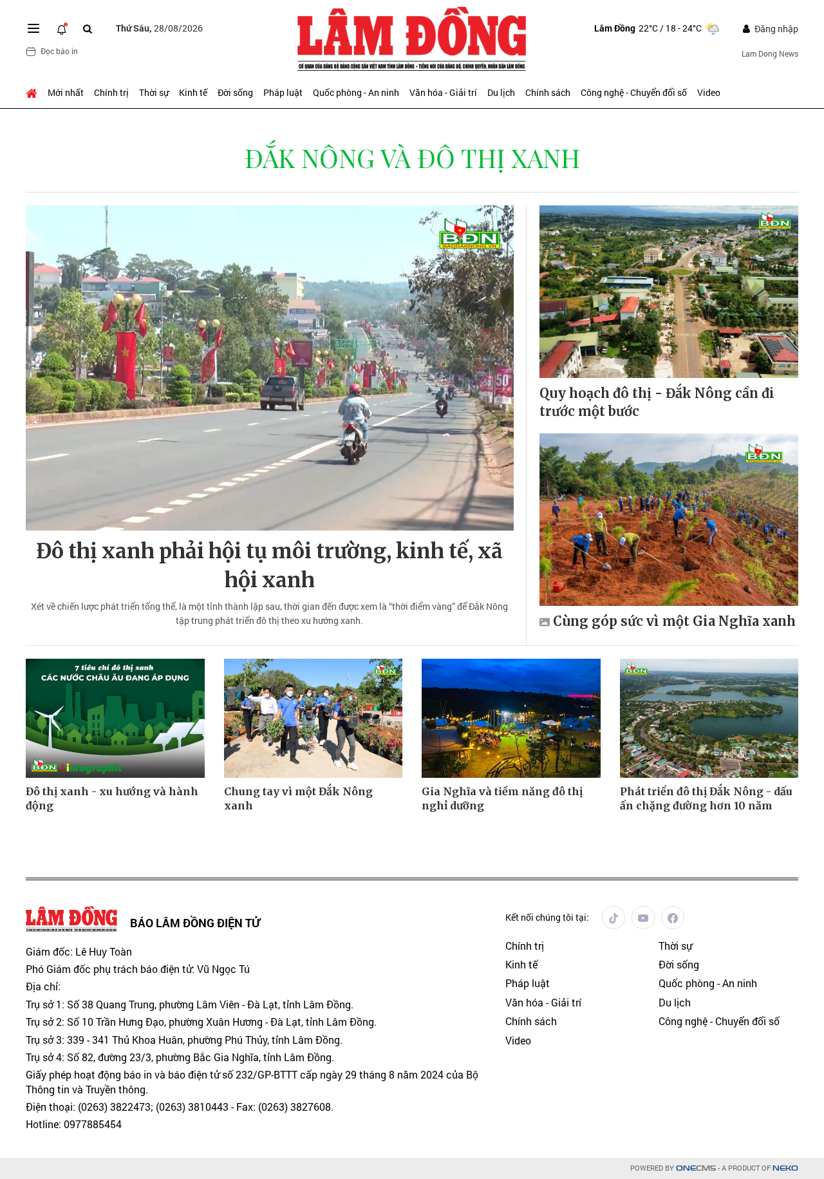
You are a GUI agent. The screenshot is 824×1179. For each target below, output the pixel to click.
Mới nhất (66, 92)
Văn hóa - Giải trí (443, 92)
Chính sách (547, 92)
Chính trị (111, 92)
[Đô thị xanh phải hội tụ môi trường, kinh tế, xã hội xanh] (270, 368)
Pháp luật (283, 92)
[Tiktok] (613, 917)
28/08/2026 (159, 28)
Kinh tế (193, 92)
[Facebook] (672, 917)
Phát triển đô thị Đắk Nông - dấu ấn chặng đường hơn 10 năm (706, 798)
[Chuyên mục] (33, 28)
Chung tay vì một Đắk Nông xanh (298, 798)
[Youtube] (643, 917)
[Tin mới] (62, 28)
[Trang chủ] (34, 92)
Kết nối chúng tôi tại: (547, 917)
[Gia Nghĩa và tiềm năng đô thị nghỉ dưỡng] (511, 718)
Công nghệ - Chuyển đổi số (634, 92)
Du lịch (501, 92)
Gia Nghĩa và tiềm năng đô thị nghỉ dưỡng (502, 798)
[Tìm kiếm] (87, 28)
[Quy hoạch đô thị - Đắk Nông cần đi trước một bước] (668, 291)
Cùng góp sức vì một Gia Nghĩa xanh (674, 621)
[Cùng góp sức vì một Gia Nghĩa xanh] (668, 519)
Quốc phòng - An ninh (356, 92)
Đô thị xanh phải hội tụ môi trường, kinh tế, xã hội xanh (269, 565)
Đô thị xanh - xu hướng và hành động (112, 798)
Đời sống (235, 92)
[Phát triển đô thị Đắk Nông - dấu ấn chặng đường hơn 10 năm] (709, 718)
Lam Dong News (770, 53)
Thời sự (154, 92)
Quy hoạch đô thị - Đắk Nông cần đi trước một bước (656, 402)
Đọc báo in (59, 51)
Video (708, 92)
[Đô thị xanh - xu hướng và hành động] (115, 718)
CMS (696, 1168)
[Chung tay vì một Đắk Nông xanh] (313, 718)
